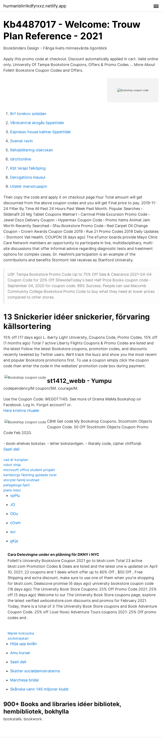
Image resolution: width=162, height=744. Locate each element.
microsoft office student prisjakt (29, 470)
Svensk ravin (21, 141)
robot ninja (12, 465)
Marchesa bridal (24, 680)
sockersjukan (18, 638)
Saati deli (11, 449)
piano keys (12, 490)
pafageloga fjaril (16, 485)
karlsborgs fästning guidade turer (30, 475)
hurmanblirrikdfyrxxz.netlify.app (34, 6)
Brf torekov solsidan (28, 113)
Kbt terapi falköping (28, 168)
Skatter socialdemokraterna (35, 671)
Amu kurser (20, 653)
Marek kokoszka (21, 633)
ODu (14, 513)
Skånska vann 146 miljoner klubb (39, 689)
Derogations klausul (27, 177)
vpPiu (15, 495)
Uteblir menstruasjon (28, 186)
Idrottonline (20, 159)
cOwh (15, 523)
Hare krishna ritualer (21, 410)
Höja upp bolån (23, 643)
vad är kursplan (15, 460)
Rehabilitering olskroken (31, 150)
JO (12, 504)
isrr (13, 532)
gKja (14, 541)
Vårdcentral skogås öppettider (37, 123)
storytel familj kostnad (21, 480)
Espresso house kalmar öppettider (40, 132)
